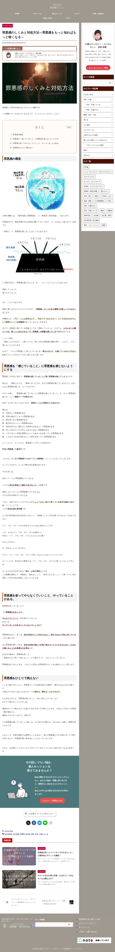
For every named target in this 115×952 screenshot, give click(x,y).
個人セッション (57, 14)
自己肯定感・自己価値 (12, 834)
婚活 (96, 196)
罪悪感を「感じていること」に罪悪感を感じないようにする (36, 139)
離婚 (103, 225)
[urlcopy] (51, 823)
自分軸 (96, 215)
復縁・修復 (87, 201)
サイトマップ (84, 927)
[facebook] (34, 823)
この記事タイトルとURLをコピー (40, 813)
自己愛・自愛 (29, 834)
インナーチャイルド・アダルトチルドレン (98, 172)
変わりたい (104, 191)
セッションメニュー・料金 (98, 68)
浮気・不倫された (90, 206)
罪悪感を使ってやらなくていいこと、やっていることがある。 (36, 143)
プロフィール (37, 14)
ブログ (67, 18)
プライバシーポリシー (88, 923)
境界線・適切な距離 (90, 191)
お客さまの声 (47, 18)
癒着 (102, 210)
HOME (17, 14)
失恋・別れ (87, 196)
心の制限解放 (99, 201)
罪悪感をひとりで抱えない (23, 148)
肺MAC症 (87, 215)
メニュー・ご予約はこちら (52, 801)
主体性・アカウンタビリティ (93, 186)
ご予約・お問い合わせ (88, 932)
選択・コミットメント (91, 225)
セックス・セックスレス (92, 181)
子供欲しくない (107, 196)
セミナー (78, 14)
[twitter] (28, 823)
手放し (109, 201)
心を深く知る (8, 831)
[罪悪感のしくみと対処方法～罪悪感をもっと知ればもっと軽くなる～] (39, 823)
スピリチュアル (89, 177)
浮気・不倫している (41, 834)
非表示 (69, 127)
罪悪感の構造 (18, 134)
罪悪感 (22, 834)
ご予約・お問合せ (98, 14)
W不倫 (86, 167)
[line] (45, 823)
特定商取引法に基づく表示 (89, 919)
